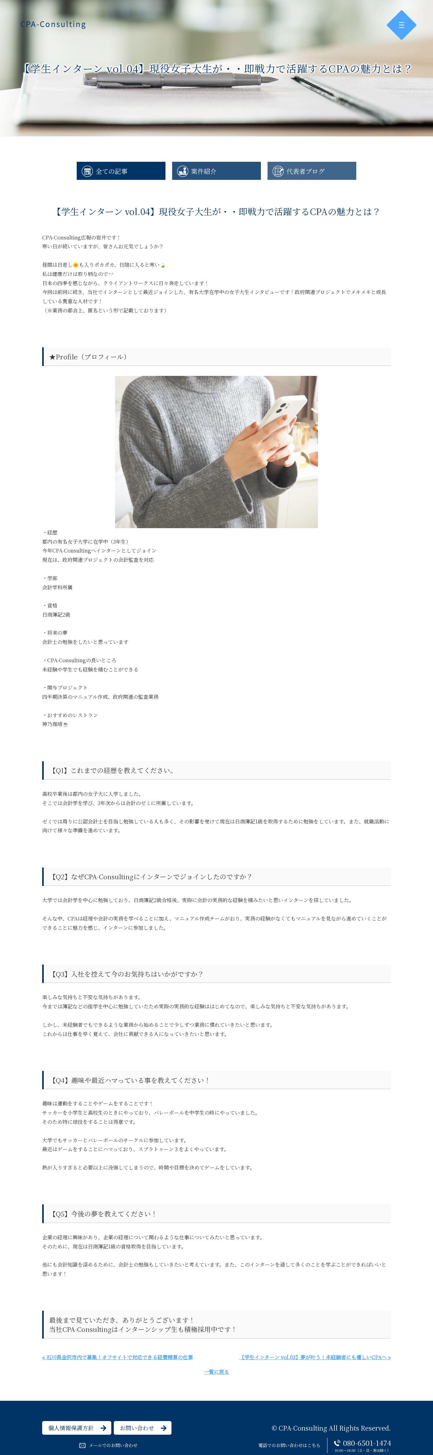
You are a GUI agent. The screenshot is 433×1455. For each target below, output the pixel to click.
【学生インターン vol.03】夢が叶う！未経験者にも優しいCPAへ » (315, 1357)
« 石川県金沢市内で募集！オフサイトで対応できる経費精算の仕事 (117, 1357)
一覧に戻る (216, 1371)
